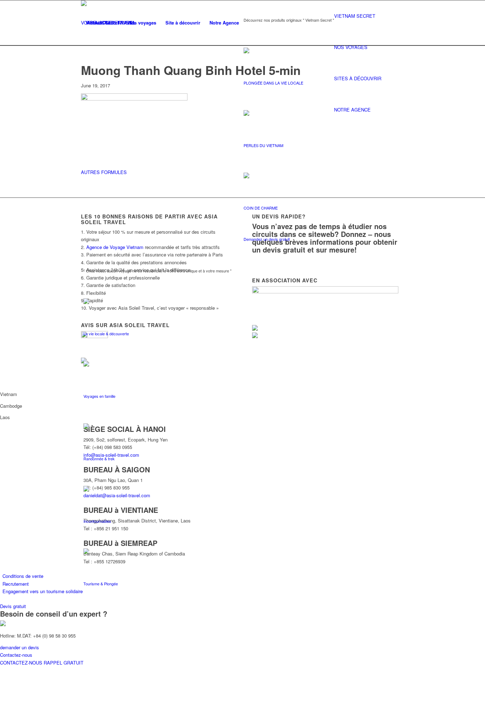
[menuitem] (102, 22)
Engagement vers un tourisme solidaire (42, 591)
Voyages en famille (99, 396)
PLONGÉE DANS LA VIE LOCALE (273, 83)
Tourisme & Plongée (100, 583)
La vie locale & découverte (106, 333)
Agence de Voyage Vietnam (114, 247)
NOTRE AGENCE (352, 109)
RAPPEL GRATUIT (63, 662)
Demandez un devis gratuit (267, 239)
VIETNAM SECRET (354, 15)
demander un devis (19, 647)
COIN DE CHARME (261, 208)
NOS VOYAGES (350, 47)
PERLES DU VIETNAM (263, 145)
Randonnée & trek (99, 458)
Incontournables (97, 521)
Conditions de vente (22, 576)
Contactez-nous (16, 654)
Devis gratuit (13, 606)
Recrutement (15, 583)
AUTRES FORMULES (104, 172)
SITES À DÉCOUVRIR (357, 78)
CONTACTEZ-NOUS (22, 662)
